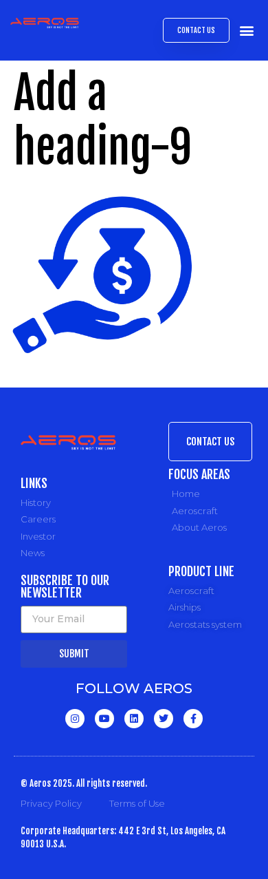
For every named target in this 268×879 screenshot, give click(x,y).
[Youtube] (104, 718)
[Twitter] (163, 718)
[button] (246, 30)
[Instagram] (75, 718)
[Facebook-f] (193, 718)
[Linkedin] (134, 718)
